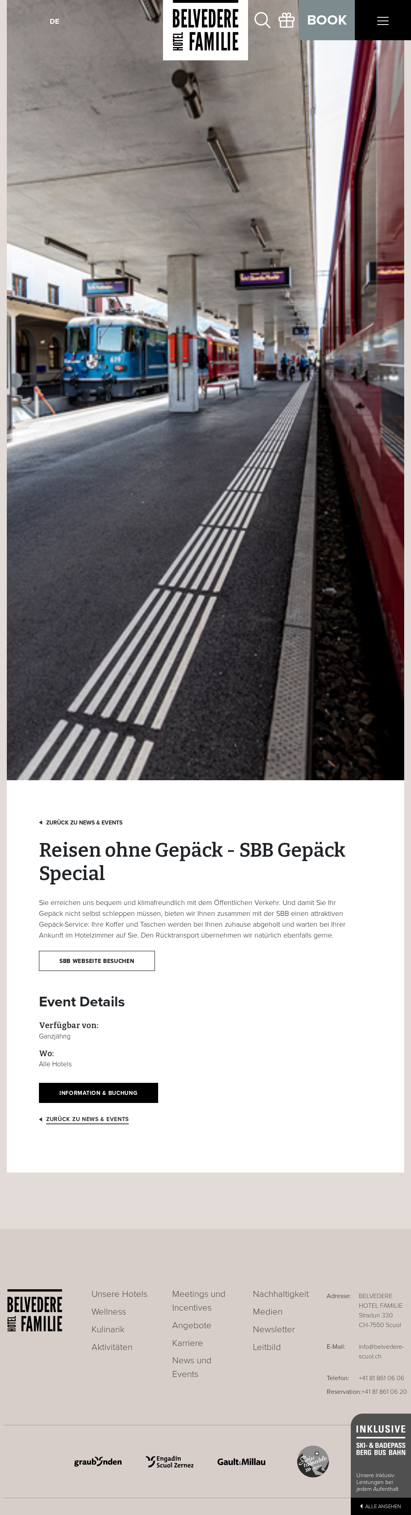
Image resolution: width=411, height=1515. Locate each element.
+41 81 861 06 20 (384, 1392)
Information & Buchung (98, 1093)
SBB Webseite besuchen (96, 961)
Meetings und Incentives (199, 1300)
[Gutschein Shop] (287, 20)
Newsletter (274, 1329)
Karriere (187, 1343)
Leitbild (267, 1347)
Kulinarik (108, 1329)
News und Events (192, 1367)
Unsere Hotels (119, 1293)
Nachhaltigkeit (281, 1293)
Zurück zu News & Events (84, 822)
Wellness (109, 1311)
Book (327, 20)
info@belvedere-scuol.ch (381, 1351)
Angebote (192, 1325)
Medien (268, 1311)
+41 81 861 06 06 (381, 1378)
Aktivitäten (112, 1347)
